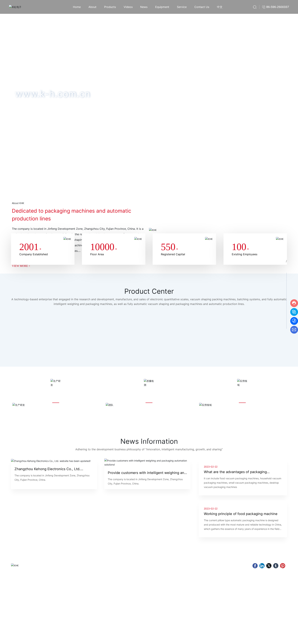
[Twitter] (268, 565)
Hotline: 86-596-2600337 (163, 594)
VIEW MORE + (21, 265)
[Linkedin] (262, 565)
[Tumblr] (275, 565)
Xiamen (230, 628)
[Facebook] (255, 565)
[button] (33, 176)
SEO (239, 628)
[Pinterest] (282, 565)
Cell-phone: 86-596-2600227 (166, 603)
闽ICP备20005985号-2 (254, 628)
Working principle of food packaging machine (240, 514)
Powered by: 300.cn (214, 628)
